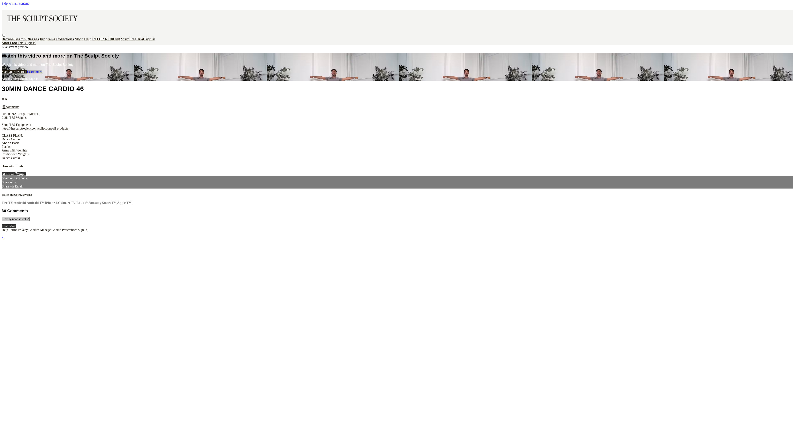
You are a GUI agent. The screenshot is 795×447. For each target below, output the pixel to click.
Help (88, 39)
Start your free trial (14, 71)
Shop (79, 39)
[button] (3, 35)
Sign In (30, 43)
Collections (65, 39)
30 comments (10, 107)
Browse (8, 39)
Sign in (150, 39)
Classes (32, 39)
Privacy (23, 230)
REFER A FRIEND (106, 39)
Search (20, 39)
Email (22, 174)
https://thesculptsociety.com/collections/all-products (35, 128)
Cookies (34, 230)
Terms (13, 230)
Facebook (8, 174)
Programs (47, 39)
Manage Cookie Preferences (59, 230)
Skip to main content (15, 3)
